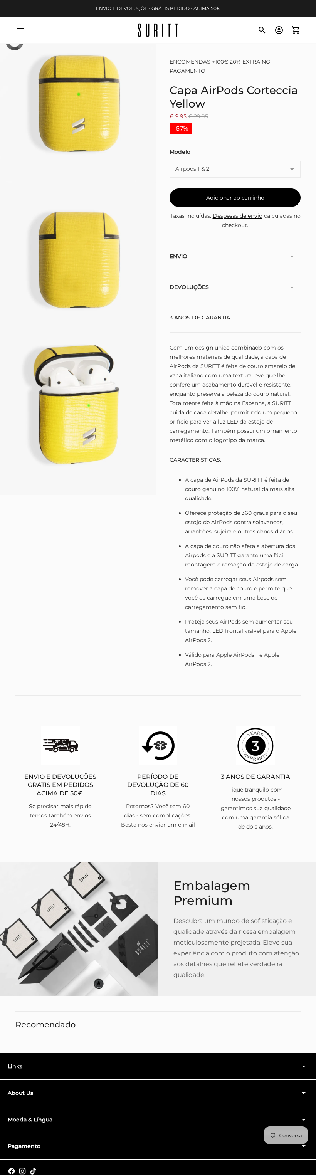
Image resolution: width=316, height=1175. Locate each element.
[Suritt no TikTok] (33, 1171)
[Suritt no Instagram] (22, 1171)
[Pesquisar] (262, 30)
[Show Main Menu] (20, 30)
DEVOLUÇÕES (189, 287)
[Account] (279, 30)
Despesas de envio (237, 215)
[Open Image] (78, 105)
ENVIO (178, 256)
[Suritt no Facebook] (11, 1171)
